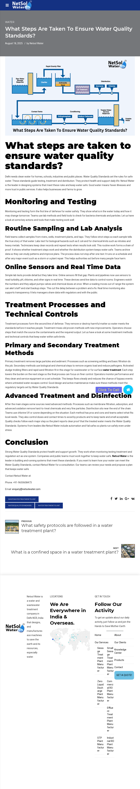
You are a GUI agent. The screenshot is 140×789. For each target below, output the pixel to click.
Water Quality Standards (19, 505)
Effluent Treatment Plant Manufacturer (110, 719)
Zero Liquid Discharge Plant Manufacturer (100, 692)
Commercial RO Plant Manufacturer (110, 691)
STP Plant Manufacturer (100, 744)
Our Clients (120, 642)
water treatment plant (49, 505)
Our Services (101, 642)
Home (98, 635)
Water (9, 22)
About (117, 635)
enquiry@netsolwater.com (26, 489)
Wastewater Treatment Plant (22, 499)
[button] (128, 390)
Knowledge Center (120, 651)
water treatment (112, 370)
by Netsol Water (35, 43)
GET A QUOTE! (124, 675)
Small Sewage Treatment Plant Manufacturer (110, 661)
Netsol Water (119, 456)
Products (119, 660)
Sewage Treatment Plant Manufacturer (100, 659)
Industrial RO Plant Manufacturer (110, 745)
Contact (118, 667)
